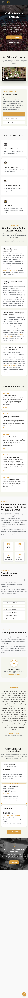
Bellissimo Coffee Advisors (10, 270)
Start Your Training (14, 37)
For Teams (14, 862)
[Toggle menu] (25, 2)
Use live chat (9, 122)
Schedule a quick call (11, 118)
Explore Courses (14, 42)
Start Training (14, 114)
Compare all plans (14, 831)
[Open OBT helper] (24, 994)
